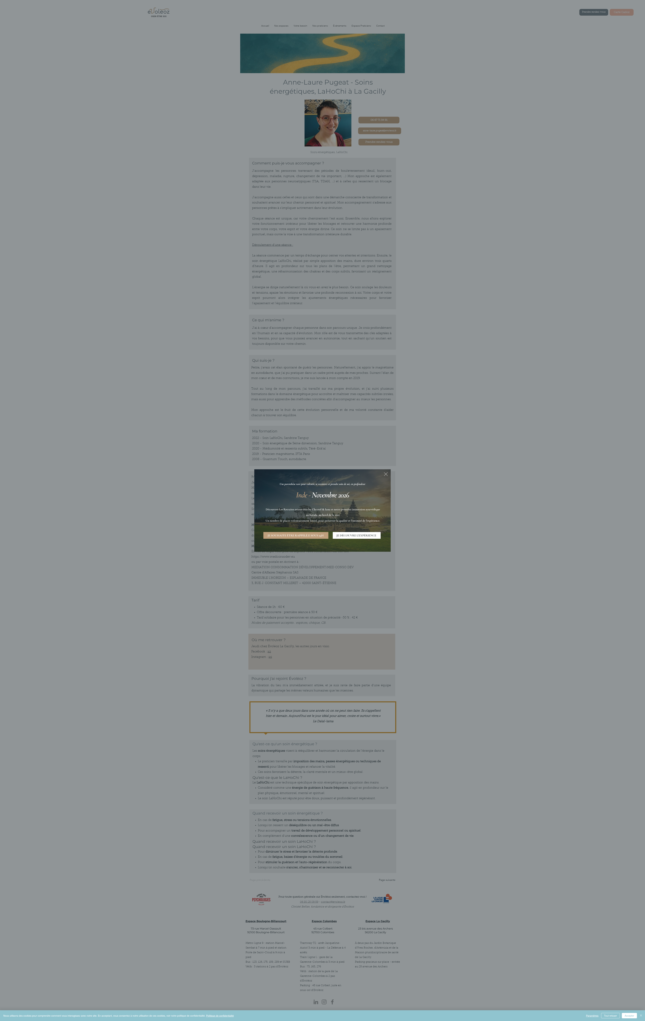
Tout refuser (610, 1015)
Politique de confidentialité (220, 1015)
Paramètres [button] (592, 1015)
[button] (386, 474)
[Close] (641, 1015)
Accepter (629, 1015)
